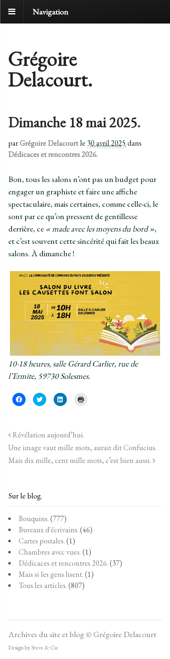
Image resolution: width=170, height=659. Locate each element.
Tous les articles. (43, 585)
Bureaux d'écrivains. (48, 529)
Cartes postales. (42, 541)
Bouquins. (34, 518)
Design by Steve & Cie (33, 647)
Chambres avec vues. (50, 552)
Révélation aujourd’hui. (47, 434)
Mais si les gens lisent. (51, 574)
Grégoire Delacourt (49, 143)
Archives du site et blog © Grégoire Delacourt (82, 634)
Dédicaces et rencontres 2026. (53, 154)
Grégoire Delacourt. (50, 68)
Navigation (50, 11)
